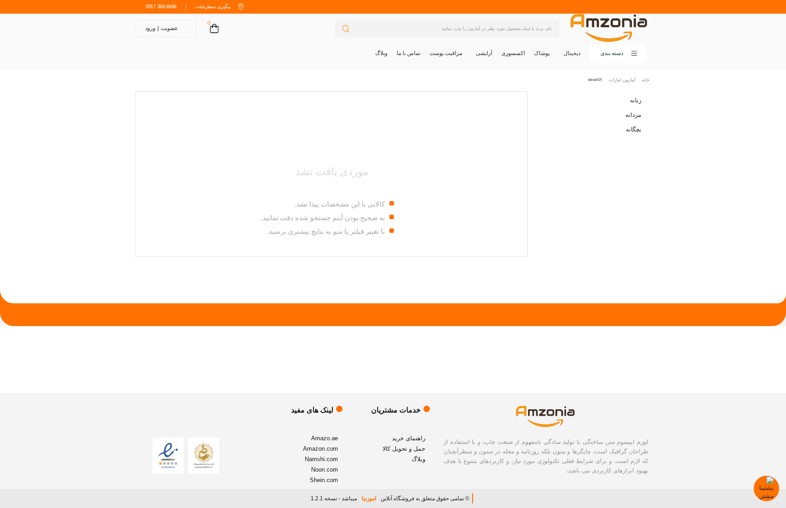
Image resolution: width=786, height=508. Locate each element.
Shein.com (324, 480)
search (595, 79)
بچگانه (633, 129)
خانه (646, 79)
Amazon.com (320, 448)
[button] (617, 53)
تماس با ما (408, 53)
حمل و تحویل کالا (404, 448)
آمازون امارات (622, 79)
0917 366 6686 (161, 6)
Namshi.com (321, 459)
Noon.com (324, 469)
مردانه (633, 114)
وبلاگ (381, 53)
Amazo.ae (324, 438)
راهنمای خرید (408, 438)
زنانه (635, 100)
